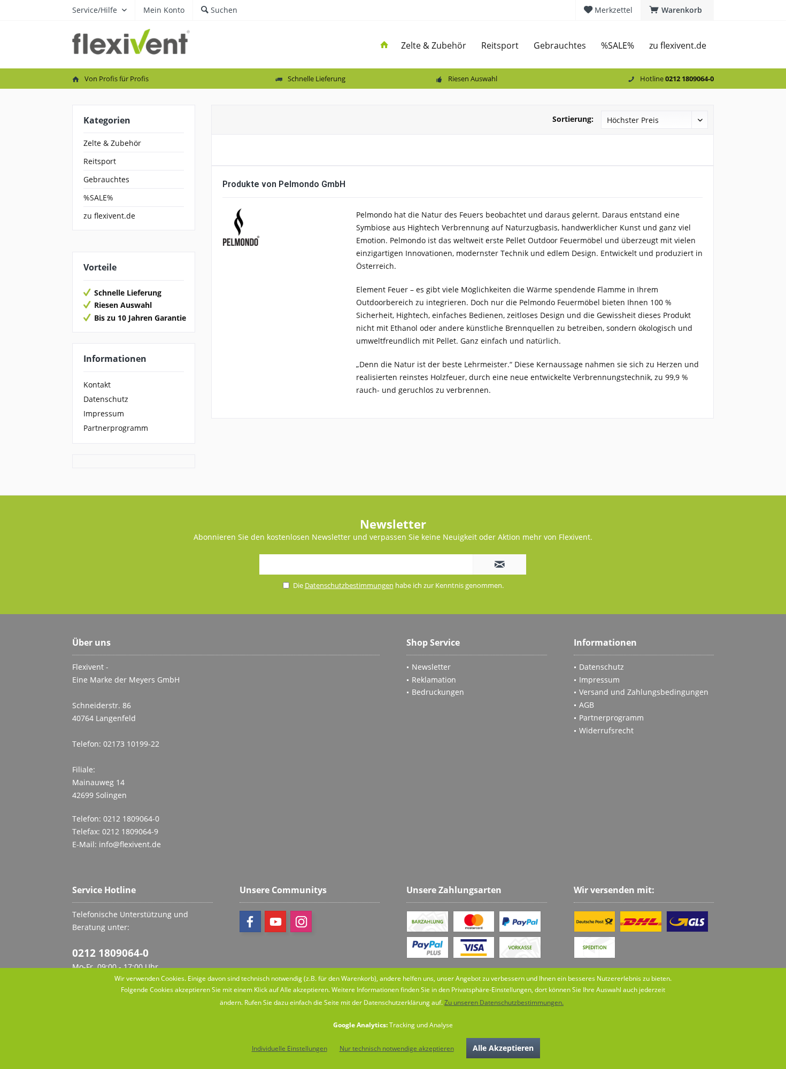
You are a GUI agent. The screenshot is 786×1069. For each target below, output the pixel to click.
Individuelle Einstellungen (289, 1048)
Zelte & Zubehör (112, 143)
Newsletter (431, 667)
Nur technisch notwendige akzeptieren (397, 1048)
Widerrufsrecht (606, 730)
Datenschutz (105, 399)
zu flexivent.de (109, 216)
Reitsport (99, 161)
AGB (586, 705)
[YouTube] (275, 921)
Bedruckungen (438, 692)
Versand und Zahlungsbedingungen (643, 692)
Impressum (103, 413)
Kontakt (97, 384)
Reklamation (434, 680)
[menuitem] (677, 10)
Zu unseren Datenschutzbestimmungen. (504, 1002)
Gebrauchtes (106, 179)
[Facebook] (250, 921)
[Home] (384, 46)
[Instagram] (301, 921)
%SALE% (98, 197)
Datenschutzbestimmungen (349, 585)
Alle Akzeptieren (503, 1048)
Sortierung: (573, 119)
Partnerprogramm (115, 428)
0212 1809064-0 (110, 953)
